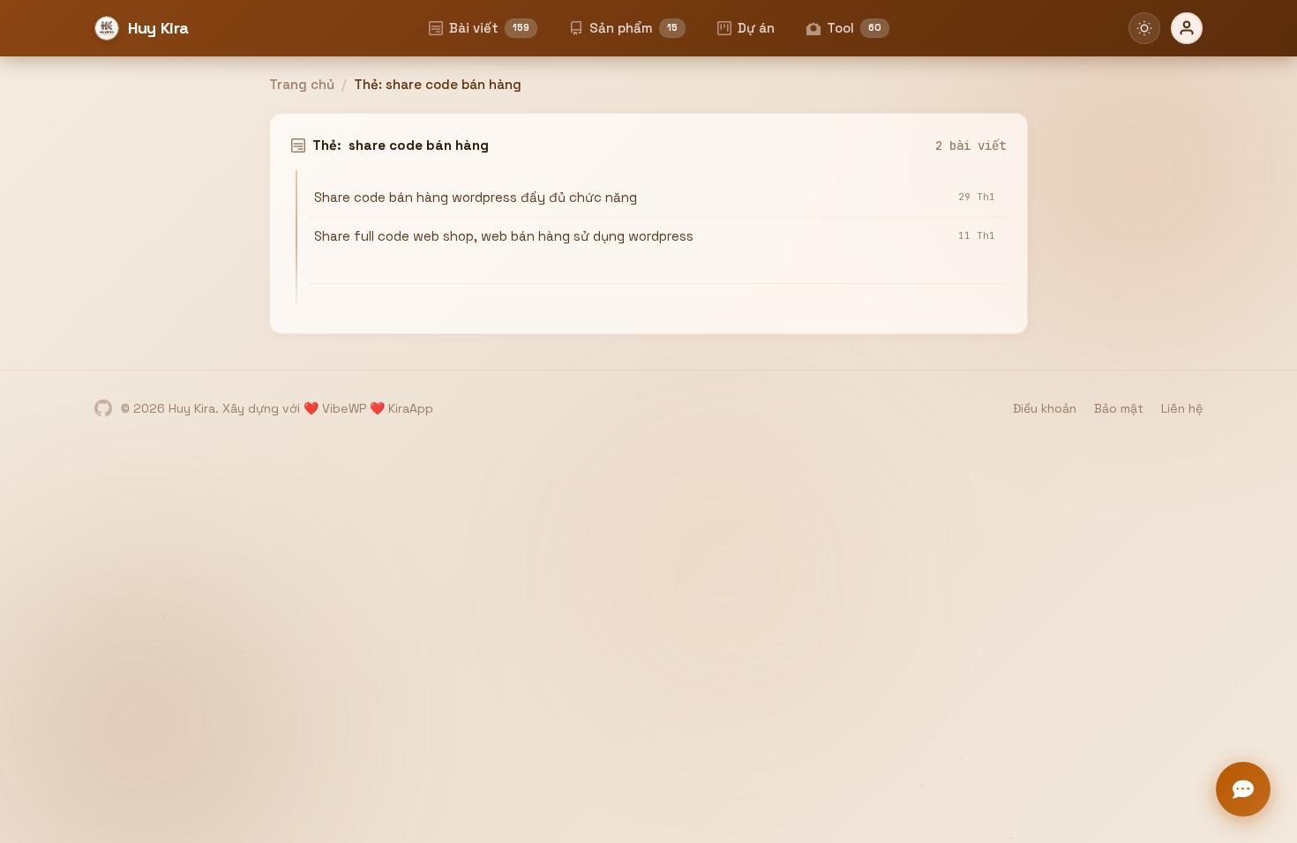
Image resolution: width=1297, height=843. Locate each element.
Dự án (756, 27)
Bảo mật (1118, 408)
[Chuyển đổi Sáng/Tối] (1144, 28)
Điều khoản (1044, 408)
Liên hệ (1182, 408)
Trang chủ (301, 84)
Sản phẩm (633, 27)
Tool (854, 27)
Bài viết (489, 27)
